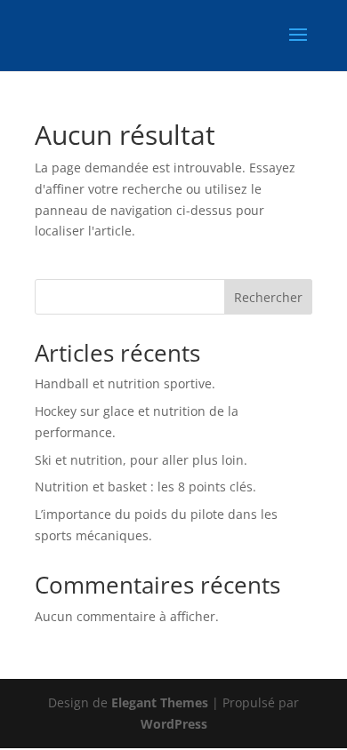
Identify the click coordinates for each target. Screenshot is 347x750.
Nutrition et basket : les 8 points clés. (145, 486)
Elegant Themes (159, 702)
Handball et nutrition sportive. (125, 383)
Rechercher (268, 297)
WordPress (174, 723)
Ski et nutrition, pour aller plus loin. (141, 459)
